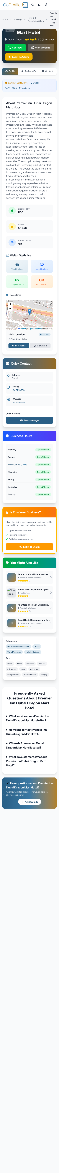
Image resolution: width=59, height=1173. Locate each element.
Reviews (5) (30, 71)
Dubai (9, 663)
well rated (34, 669)
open (23, 669)
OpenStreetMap (35, 328)
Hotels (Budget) (32, 652)
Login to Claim (31, 546)
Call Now (17, 47)
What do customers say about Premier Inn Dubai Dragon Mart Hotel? (26, 761)
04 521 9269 (11, 88)
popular (42, 663)
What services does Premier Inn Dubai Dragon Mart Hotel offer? (27, 718)
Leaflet (23, 328)
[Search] (32, 5)
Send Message (31, 420)
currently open (30, 674)
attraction (11, 669)
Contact (49, 71)
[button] (29, 312)
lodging (44, 674)
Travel (36, 646)
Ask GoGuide (31, 801)
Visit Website (42, 47)
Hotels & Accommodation (18, 646)
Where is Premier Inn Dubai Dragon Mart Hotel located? (25, 745)
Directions (20, 345)
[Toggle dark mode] (39, 5)
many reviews (13, 674)
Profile (12, 71)
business (30, 663)
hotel (19, 663)
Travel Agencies (14, 652)
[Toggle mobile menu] (54, 5)
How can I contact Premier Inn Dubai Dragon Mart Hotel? (26, 732)
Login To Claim (20, 56)
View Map (42, 345)
